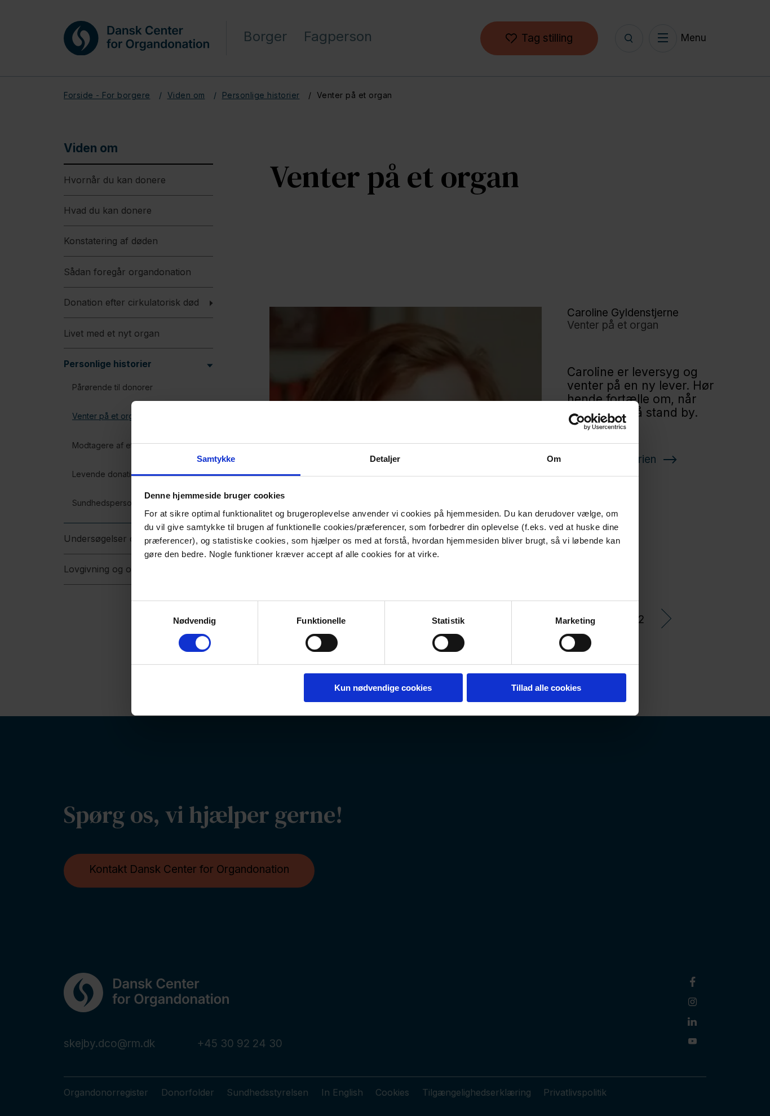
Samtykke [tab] (216, 458)
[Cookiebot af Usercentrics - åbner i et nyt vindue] (577, 421)
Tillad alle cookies (546, 687)
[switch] (312, 640)
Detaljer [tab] (385, 458)
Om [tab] (554, 458)
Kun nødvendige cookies (383, 687)
